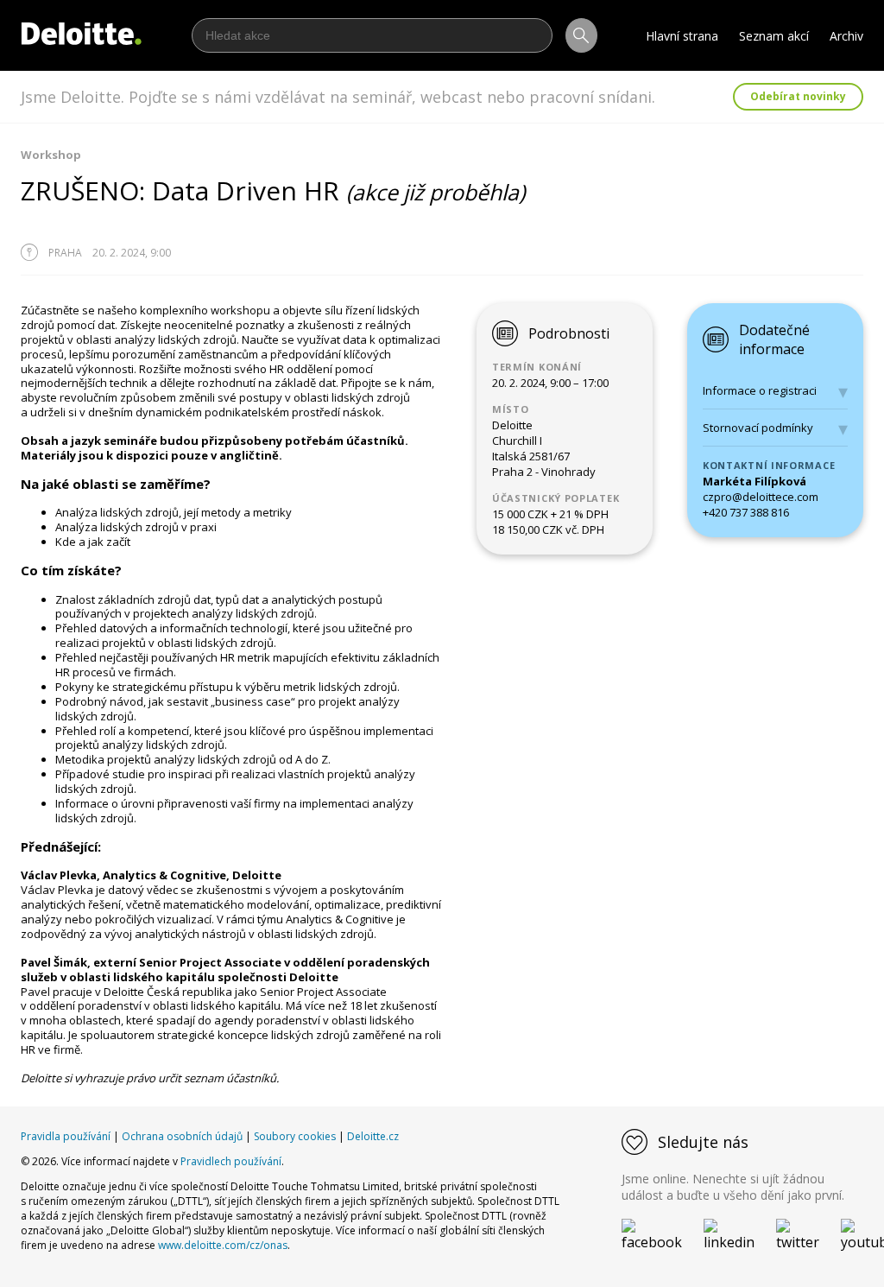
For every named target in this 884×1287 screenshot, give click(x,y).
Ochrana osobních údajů (182, 1136)
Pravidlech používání (230, 1161)
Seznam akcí (774, 36)
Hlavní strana (682, 36)
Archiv (846, 36)
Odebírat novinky (798, 96)
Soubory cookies (295, 1136)
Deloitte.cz (373, 1136)
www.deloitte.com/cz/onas (222, 1245)
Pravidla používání (65, 1136)
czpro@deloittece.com (760, 496)
